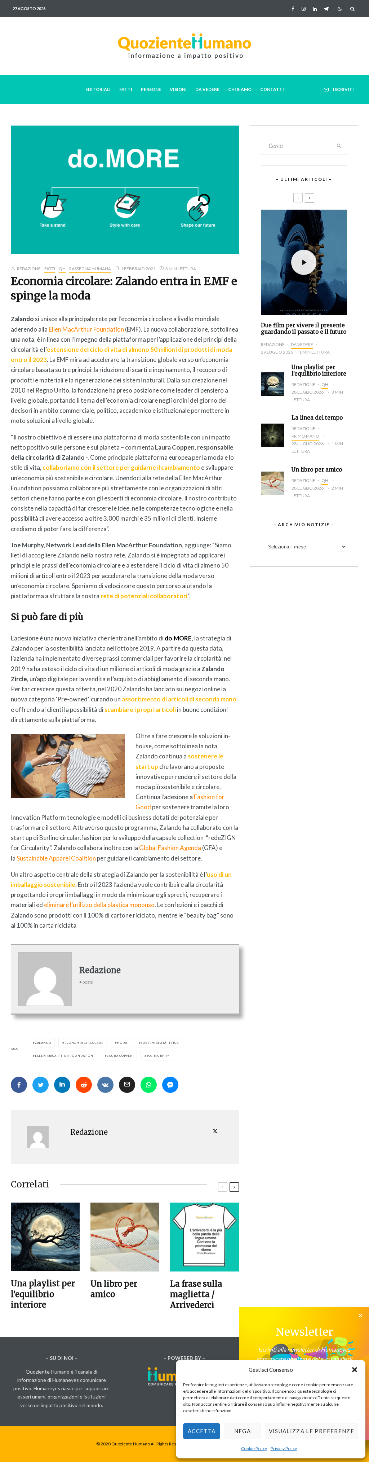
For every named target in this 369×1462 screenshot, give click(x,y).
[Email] (127, 1085)
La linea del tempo (317, 418)
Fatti (125, 89)
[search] (339, 145)
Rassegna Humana (90, 268)
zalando (43, 1043)
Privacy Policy (284, 1448)
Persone (151, 89)
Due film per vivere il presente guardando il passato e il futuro (303, 328)
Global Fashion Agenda (170, 848)
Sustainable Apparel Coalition (56, 858)
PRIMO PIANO (305, 436)
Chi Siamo (240, 89)
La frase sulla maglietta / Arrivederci (196, 1294)
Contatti (272, 89)
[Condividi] (19, 1085)
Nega (242, 1431)
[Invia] (84, 1085)
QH (62, 268)
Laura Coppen (120, 1056)
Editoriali (98, 89)
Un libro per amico (113, 1289)
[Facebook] (293, 9)
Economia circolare (84, 1043)
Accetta (201, 1431)
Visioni (178, 89)
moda (122, 1043)
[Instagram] (303, 9)
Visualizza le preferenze (311, 1431)
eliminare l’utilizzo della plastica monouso (99, 905)
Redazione (28, 268)
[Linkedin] (314, 9)
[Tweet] (40, 1085)
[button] (354, 1369)
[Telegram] (326, 9)
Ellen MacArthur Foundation (86, 329)
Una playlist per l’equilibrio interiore (43, 1294)
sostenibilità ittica (159, 1043)
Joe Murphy (158, 1056)
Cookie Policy (254, 1448)
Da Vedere (207, 89)
